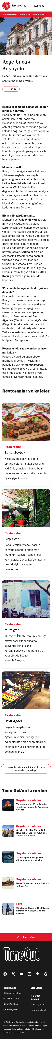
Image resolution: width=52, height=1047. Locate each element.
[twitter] (13, 974)
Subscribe (39, 6)
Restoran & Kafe (10, 15)
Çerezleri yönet (10, 1010)
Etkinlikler (25, 15)
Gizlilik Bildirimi (11, 999)
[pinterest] (37, 974)
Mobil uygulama (38, 1005)
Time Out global (38, 1010)
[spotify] (45, 974)
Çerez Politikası (10, 1004)
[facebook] (5, 974)
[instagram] (29, 974)
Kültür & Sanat (39, 15)
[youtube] (21, 974)
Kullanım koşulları (12, 993)
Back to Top (29, 937)
